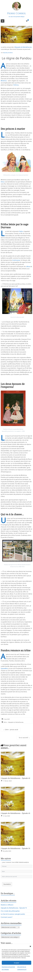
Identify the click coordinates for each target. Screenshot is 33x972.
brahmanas (16, 260)
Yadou (21, 231)
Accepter (16, 963)
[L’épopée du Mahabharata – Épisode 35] (13, 823)
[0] (26, 21)
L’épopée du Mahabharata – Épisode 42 (15, 778)
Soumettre (7, 884)
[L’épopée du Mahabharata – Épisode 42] (13, 753)
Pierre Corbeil (16, 13)
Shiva (3, 182)
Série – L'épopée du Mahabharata (13, 722)
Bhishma (4, 81)
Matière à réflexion (7, 905)
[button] (30, 946)
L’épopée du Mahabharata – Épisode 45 (15, 813)
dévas (28, 266)
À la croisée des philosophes (10, 911)
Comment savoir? (6, 917)
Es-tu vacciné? (24, 738)
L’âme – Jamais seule (10, 730)
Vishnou (16, 85)
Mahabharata (23, 47)
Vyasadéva (4, 668)
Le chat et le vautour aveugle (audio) (13, 914)
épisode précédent (7, 52)
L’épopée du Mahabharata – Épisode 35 (15, 848)
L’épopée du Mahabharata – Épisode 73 (14, 908)
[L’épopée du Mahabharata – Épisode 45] (13, 788)
